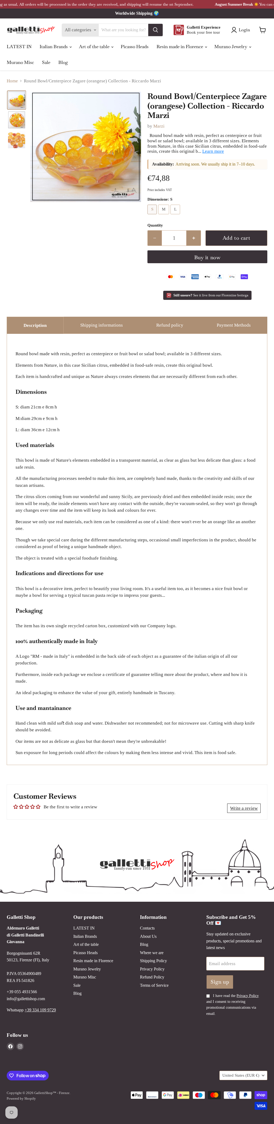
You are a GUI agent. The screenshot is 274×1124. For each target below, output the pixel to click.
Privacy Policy (152, 969)
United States (240, 1075)
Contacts (147, 928)
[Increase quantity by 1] (194, 238)
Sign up (220, 981)
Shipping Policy (153, 960)
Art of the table (95, 46)
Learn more (213, 151)
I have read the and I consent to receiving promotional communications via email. (232, 1005)
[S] (152, 215)
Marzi (159, 126)
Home (12, 80)
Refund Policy (152, 977)
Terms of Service (154, 985)
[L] (176, 215)
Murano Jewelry (231, 46)
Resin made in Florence (180, 46)
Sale (46, 62)
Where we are (151, 952)
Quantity (155, 225)
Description (35, 325)
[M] (164, 215)
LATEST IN (19, 46)
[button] (16, 100)
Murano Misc (20, 62)
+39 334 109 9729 (40, 1010)
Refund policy (169, 325)
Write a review (244, 808)
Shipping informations (101, 325)
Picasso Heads (135, 46)
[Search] (155, 30)
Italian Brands (54, 46)
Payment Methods (234, 325)
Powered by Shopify (21, 1098)
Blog (63, 62)
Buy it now (207, 257)
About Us (148, 936)
